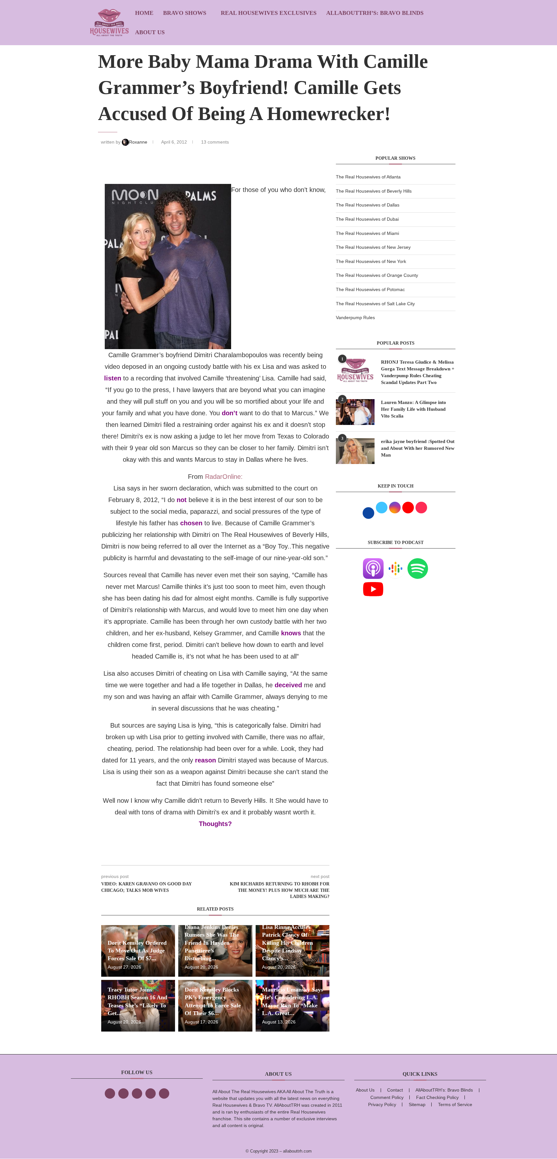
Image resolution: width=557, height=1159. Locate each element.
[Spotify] (417, 562)
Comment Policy (387, 1097)
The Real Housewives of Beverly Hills (374, 191)
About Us (150, 32)
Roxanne (139, 142)
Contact (395, 1090)
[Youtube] (373, 582)
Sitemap (417, 1104)
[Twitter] (123, 1093)
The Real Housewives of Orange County (377, 275)
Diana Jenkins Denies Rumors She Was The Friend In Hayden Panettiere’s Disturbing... (212, 943)
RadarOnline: (224, 476)
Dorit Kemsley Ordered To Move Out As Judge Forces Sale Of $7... (137, 951)
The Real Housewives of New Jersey (373, 247)
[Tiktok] (150, 1093)
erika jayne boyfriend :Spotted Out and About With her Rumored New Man (417, 448)
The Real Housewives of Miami (367, 233)
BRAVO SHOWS (184, 13)
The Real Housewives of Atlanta (368, 176)
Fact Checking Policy (437, 1097)
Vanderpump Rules (355, 317)
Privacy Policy (382, 1104)
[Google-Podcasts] (395, 562)
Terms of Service (455, 1104)
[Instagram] (137, 1093)
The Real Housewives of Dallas (367, 204)
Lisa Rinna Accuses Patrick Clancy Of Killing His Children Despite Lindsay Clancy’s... (287, 943)
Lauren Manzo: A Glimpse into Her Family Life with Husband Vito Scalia (413, 409)
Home (144, 13)
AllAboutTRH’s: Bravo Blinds (375, 13)
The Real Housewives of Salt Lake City (375, 303)
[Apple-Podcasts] (373, 562)
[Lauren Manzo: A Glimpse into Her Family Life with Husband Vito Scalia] (355, 412)
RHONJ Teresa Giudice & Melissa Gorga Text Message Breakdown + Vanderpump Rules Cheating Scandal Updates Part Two (417, 372)
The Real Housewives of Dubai (367, 219)
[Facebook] (110, 1093)
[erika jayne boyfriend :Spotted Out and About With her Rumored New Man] (355, 451)
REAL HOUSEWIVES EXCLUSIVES (269, 13)
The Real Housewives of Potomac (370, 289)
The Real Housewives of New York (371, 261)
